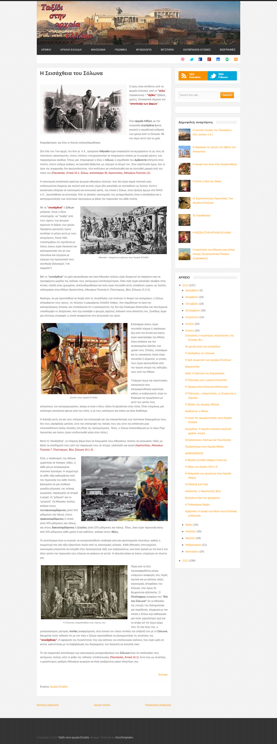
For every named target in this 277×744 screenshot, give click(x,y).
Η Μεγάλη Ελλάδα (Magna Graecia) (206, 460)
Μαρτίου (190, 538)
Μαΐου (189, 524)
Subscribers (194, 75)
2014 (185, 285)
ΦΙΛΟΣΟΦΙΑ (98, 49)
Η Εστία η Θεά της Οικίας (207, 181)
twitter (191, 59)
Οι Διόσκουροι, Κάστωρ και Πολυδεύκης (208, 440)
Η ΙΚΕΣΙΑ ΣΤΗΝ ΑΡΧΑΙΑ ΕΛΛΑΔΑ (212, 232)
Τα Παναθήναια (201, 215)
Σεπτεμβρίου (192, 310)
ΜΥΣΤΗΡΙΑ (167, 49)
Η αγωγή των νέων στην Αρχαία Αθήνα (215, 164)
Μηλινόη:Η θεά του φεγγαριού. (203, 497)
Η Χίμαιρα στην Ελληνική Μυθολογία (206, 386)
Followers (223, 75)
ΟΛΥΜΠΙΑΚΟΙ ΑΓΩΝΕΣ (197, 49)
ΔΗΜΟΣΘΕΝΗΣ (194, 453)
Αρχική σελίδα (102, 705)
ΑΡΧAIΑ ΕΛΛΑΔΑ (71, 49)
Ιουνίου (189, 330)
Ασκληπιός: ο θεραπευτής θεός (203, 491)
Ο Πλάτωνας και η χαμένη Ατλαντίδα (206, 380)
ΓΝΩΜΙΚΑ (121, 49)
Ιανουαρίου (192, 551)
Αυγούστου (192, 317)
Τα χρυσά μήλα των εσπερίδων (202, 346)
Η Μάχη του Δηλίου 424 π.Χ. (201, 466)
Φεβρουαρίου (193, 544)
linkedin (218, 59)
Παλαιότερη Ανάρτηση (158, 705)
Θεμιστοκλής (192, 366)
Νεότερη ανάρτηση (48, 705)
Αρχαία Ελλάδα (59, 686)
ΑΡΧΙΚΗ (46, 49)
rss (235, 59)
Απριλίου (190, 531)
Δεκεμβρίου (192, 290)
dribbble (182, 59)
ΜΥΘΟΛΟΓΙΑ (144, 49)
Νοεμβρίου (191, 297)
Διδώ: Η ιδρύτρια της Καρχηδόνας (205, 373)
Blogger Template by (111, 737)
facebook (200, 59)
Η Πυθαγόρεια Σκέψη (197, 504)
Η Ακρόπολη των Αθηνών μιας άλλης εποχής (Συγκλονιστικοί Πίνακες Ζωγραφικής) (214, 254)
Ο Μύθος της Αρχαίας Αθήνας (202, 404)
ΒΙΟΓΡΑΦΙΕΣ (227, 49)
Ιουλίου (189, 323)
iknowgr (163, 674)
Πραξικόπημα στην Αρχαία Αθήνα (204, 446)
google (209, 59)
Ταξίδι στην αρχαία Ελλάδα (73, 737)
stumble (226, 59)
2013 (185, 560)
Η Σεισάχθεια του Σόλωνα (199, 353)
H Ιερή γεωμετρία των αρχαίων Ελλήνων (208, 360)
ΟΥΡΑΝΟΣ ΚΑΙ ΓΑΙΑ (196, 484)
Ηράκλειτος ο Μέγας (196, 411)
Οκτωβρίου (191, 303)
